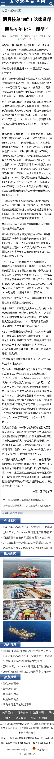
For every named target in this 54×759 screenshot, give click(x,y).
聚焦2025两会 (11, 688)
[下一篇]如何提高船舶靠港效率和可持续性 (23, 500)
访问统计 (30, 732)
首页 (4, 10)
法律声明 (38, 712)
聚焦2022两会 (11, 699)
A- (35, 39)
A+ (31, 39)
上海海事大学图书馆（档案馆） (34, 728)
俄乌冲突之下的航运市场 (17, 704)
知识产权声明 (39, 718)
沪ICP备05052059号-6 (17, 749)
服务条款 (23, 712)
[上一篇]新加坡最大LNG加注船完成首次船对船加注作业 (26, 506)
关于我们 (7, 712)
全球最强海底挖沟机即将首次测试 (22, 661)
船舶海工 (15, 10)
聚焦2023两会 (11, 694)
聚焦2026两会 (11, 683)
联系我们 (21, 718)
